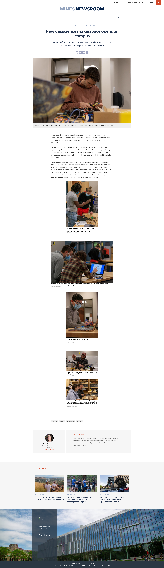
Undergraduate (71, 421)
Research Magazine (115, 17)
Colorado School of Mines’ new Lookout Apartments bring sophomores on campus (112, 499)
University (79, 421)
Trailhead (100, 565)
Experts (74, 17)
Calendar (65, 565)
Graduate (62, 421)
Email (94, 565)
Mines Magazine (99, 17)
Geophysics (54, 421)
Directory (73, 565)
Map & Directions (44, 530)
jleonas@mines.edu (49, 449)
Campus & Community (60, 17)
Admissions (57, 565)
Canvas (108, 565)
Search (158, 2)
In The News (85, 17)
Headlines (45, 17)
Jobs (89, 565)
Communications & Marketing (135, 2)
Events (152, 2)
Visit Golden (81, 565)
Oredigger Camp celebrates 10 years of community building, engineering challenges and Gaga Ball (81, 499)
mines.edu (118, 2)
